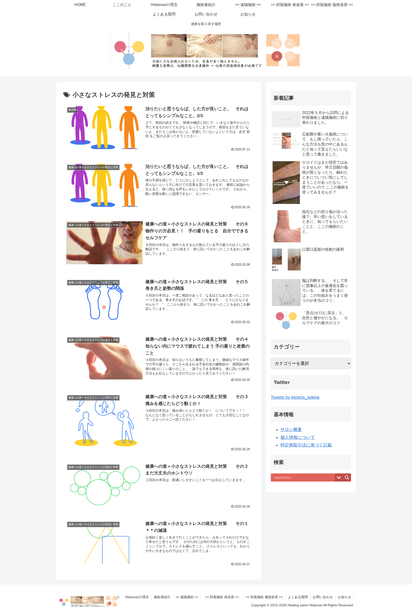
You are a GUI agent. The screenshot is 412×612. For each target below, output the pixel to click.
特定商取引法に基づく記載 (306, 445)
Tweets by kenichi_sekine (295, 397)
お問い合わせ (323, 597)
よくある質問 (298, 597)
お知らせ (344, 597)
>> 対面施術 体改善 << (223, 597)
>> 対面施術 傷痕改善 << (264, 597)
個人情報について (297, 437)
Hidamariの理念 (137, 597)
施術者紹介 (162, 597)
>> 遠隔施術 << (186, 597)
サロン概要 (291, 429)
